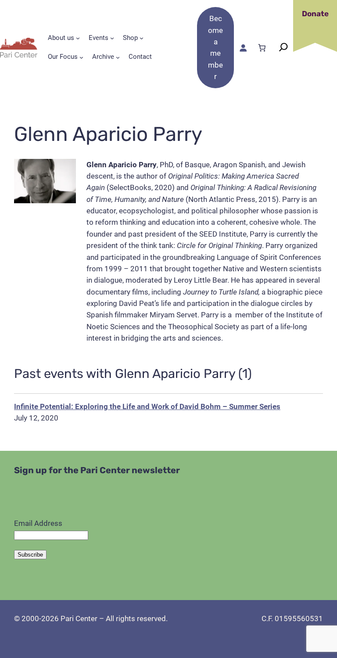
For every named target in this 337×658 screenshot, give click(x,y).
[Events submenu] (112, 38)
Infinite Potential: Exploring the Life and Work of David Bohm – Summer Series (147, 406)
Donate (315, 13)
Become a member (215, 47)
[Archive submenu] (118, 57)
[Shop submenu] (141, 38)
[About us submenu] (78, 38)
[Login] (243, 47)
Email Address (38, 523)
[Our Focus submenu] (81, 57)
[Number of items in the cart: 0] (261, 47)
